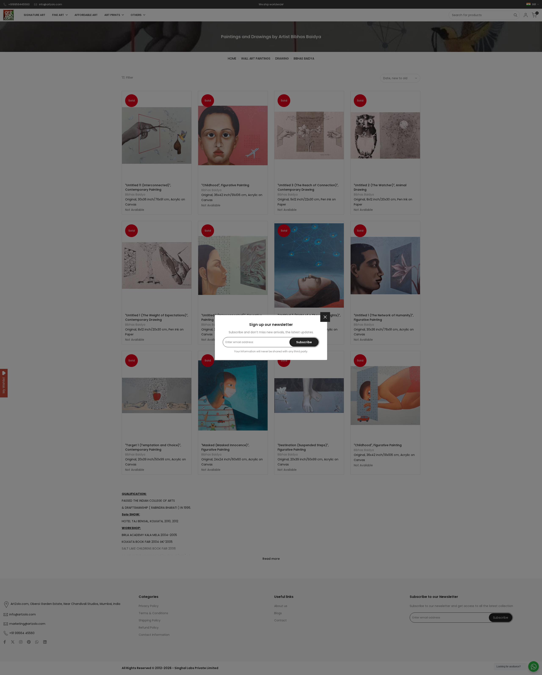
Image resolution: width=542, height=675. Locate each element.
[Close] (325, 317)
